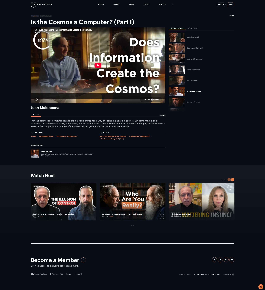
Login (221, 4)
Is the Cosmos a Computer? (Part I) (112, 139)
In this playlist (177, 28)
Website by (227, 275)
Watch (101, 4)
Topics (116, 4)
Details (36, 115)
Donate (162, 4)
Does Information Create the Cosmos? (113, 136)
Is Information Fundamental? (139, 136)
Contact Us (78, 274)
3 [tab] (133, 225)
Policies (182, 274)
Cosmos (33, 136)
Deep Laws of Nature (46, 136)
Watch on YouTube (40, 274)
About (146, 4)
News (131, 4)
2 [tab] (131, 225)
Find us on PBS (57, 274)
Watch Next (193, 28)
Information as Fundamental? (67, 136)
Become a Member (55, 260)
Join (231, 4)
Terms (189, 274)
